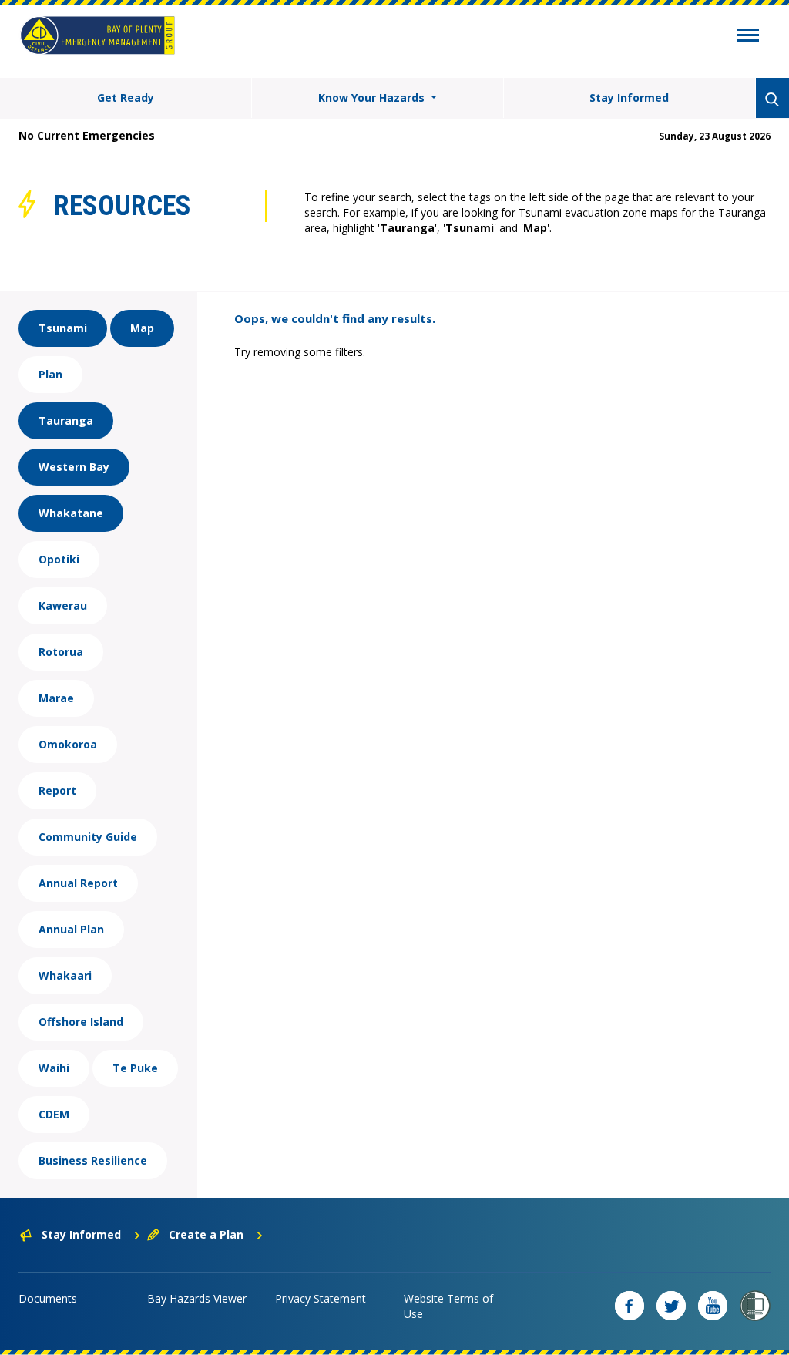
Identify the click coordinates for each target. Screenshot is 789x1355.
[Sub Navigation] (748, 37)
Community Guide (88, 836)
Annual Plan (71, 929)
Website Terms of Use (448, 1306)
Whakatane (71, 513)
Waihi (54, 1068)
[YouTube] (712, 1305)
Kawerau (63, 605)
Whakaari (65, 975)
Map (142, 328)
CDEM (54, 1114)
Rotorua (61, 651)
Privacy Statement (320, 1298)
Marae (56, 698)
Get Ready (125, 97)
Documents (47, 1298)
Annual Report (78, 883)
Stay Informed (629, 97)
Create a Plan (206, 1234)
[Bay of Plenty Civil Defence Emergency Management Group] (97, 35)
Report (57, 790)
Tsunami (63, 328)
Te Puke (135, 1068)
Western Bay (74, 466)
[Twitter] (671, 1305)
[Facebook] (629, 1305)
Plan (50, 374)
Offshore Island (81, 1021)
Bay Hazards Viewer (197, 1298)
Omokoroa (68, 744)
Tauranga (66, 420)
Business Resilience (93, 1160)
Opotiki (59, 559)
